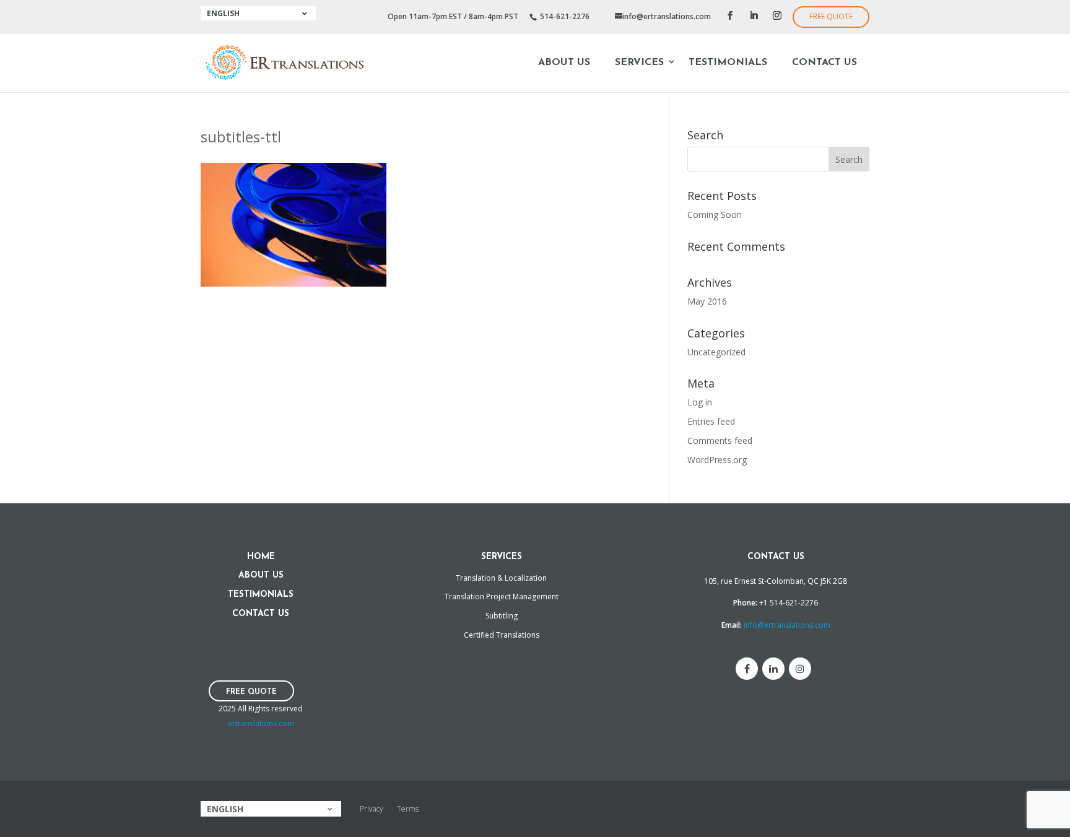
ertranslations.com (261, 723)
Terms (408, 809)
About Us (564, 62)
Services (639, 62)
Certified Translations (501, 635)
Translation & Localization (501, 578)
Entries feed (711, 421)
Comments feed (719, 440)
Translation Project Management (502, 596)
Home (261, 557)
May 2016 (707, 301)
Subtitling (501, 615)
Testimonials (728, 62)
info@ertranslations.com (787, 625)
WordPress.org (717, 460)
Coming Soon (714, 214)
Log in (699, 402)
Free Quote (831, 16)
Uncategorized (716, 352)
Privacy (371, 809)
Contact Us (824, 62)
